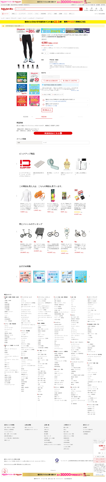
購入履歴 (46, 433)
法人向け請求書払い (48, 442)
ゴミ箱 (89, 396)
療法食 (72, 384)
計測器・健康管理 (58, 393)
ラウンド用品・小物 (92, 310)
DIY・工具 (73, 389)
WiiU (55, 341)
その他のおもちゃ (75, 339)
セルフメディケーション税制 (10, 464)
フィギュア (73, 324)
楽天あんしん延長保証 (9, 429)
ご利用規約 (85, 433)
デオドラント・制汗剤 (59, 380)
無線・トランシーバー (26, 322)
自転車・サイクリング (92, 299)
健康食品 (56, 394)
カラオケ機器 (40, 345)
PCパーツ (23, 353)
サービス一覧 (44, 478)
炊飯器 (6, 350)
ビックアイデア (22, 13)
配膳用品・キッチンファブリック (61, 312)
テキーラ (73, 312)
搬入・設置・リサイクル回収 (10, 433)
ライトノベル (40, 386)
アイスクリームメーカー (10, 384)
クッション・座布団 (92, 374)
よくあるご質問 (81, 4)
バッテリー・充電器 (42, 309)
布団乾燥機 (7, 308)
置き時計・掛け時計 (92, 390)
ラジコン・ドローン (75, 326)
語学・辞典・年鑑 (41, 378)
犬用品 (72, 365)
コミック (40, 352)
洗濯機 (60, 13)
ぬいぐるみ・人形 (75, 317)
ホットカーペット (8, 329)
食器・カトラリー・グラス (60, 302)
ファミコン (56, 346)
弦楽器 (39, 342)
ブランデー (73, 310)
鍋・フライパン (57, 299)
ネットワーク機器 (25, 345)
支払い (65, 429)
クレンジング (57, 375)
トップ (2, 18)
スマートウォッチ (91, 351)
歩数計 (22, 385)
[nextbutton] (89, 163)
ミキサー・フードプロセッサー (11, 370)
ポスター (40, 391)
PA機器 (39, 327)
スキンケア (56, 371)
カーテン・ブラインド (92, 387)
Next (91, 30)
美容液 (55, 377)
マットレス (90, 367)
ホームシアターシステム (26, 313)
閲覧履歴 (46, 431)
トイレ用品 (90, 337)
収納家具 (89, 385)
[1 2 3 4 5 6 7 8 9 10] (46, 53)
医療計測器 (56, 364)
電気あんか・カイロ (9, 335)
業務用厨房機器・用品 (59, 314)
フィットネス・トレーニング (94, 314)
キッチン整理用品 (58, 308)
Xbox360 (56, 333)
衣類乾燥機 (7, 306)
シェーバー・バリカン (26, 363)
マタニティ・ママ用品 (75, 347)
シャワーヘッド (24, 376)
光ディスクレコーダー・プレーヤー (28, 307)
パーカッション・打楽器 (43, 338)
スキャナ (23, 342)
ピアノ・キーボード (42, 325)
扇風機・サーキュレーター (10, 338)
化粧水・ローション (58, 373)
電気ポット (7, 364)
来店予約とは (73, 90)
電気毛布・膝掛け (8, 333)
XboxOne (56, 331)
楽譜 (39, 361)
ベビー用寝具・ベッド (75, 351)
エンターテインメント (42, 356)
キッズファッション (75, 344)
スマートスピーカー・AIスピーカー (28, 325)
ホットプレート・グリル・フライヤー (12, 360)
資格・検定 (40, 387)
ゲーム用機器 (24, 351)
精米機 (6, 352)
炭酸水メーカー (8, 375)
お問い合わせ (66, 448)
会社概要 (98, 4)
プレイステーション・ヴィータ (61, 335)
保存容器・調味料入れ (59, 304)
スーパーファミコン (58, 348)
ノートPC (23, 334)
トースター (7, 354)
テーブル (89, 376)
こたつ (6, 331)
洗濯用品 (89, 331)
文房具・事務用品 (91, 326)
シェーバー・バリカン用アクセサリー (28, 366)
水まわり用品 (57, 319)
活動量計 (23, 383)
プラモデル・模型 (75, 322)
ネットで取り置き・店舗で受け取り (11, 438)
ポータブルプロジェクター (26, 327)
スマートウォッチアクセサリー (44, 315)
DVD (39, 400)
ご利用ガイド (74, 4)
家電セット (14, 13)
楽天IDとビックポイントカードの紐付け (52, 444)
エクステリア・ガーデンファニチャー (78, 401)
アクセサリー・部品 (25, 321)
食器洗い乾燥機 (8, 377)
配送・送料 (66, 427)
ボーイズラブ (40, 376)
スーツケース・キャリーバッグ (94, 356)
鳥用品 (72, 373)
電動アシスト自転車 (92, 301)
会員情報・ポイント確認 (49, 438)
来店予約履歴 (47, 440)
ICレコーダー (24, 315)
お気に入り (46, 429)
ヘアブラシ (23, 361)
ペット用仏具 (74, 380)
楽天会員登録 (102, 13)
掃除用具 (89, 330)
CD (38, 398)
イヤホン (37, 13)
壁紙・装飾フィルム (92, 392)
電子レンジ (71, 13)
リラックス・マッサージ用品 (60, 400)
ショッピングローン (8, 431)
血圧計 (22, 389)
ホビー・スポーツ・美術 (43, 360)
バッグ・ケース (91, 308)
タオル (89, 339)
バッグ (89, 358)
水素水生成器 (7, 380)
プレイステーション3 (58, 337)
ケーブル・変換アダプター (43, 308)
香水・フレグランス (58, 384)
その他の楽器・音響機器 (43, 347)
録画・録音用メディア (26, 304)
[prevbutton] (16, 163)
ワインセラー (7, 368)
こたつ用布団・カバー (92, 398)
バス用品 (89, 335)
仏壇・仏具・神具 (91, 414)
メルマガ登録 (66, 440)
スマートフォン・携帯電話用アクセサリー (45, 303)
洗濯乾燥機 (7, 304)
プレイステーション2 (58, 339)
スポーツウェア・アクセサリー (94, 319)
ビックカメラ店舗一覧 (90, 4)
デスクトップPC (24, 332)
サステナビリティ (60, 478)
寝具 (89, 365)
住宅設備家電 (7, 319)
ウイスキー (73, 299)
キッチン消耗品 (57, 306)
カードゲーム (74, 330)
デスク (89, 378)
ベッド (89, 370)
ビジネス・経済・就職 (42, 363)
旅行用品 (89, 360)
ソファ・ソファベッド (92, 372)
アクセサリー (40, 336)
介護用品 (56, 362)
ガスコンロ (7, 362)
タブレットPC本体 (42, 301)
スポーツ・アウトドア (11, 18)
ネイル (55, 378)
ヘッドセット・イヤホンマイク (44, 311)
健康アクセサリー (58, 398)
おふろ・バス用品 (75, 349)
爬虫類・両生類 (74, 377)
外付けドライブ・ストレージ (27, 347)
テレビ (65, 13)
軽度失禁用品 (57, 366)
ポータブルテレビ (25, 317)
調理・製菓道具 (57, 301)
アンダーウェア (39, 18)
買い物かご (46, 427)
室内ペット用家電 (75, 382)
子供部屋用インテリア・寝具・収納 (95, 382)
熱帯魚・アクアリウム (75, 369)
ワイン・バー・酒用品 (59, 317)
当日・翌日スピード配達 (9, 427)
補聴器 (22, 380)
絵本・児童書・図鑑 (42, 354)
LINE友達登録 (66, 442)
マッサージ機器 (24, 378)
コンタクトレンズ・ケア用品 (60, 360)
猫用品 (72, 364)
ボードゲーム (74, 331)
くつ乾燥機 (7, 309)
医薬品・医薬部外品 (58, 353)
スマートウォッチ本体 (42, 313)
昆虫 (72, 378)
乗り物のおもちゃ (75, 320)
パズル (72, 328)
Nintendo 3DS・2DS (58, 330)
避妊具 (55, 359)
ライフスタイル (41, 367)
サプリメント (57, 389)
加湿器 (6, 340)
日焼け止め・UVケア (58, 382)
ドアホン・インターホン (76, 391)
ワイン (72, 301)
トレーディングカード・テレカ (77, 333)
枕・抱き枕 (90, 368)
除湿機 (6, 342)
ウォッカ (73, 308)
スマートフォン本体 (42, 299)
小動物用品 (73, 371)
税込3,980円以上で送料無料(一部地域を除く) (20, 4)
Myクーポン (46, 436)
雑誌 (39, 369)
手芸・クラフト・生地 (92, 333)
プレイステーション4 (58, 328)
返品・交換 (66, 431)
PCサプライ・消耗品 (25, 344)
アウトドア (90, 317)
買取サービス (7, 440)
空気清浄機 (43, 13)
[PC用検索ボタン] (81, 9)
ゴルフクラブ (90, 304)
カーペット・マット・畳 (93, 388)
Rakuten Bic (7, 9)
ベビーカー (73, 355)
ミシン (6, 315)
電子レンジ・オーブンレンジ (11, 348)
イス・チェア (90, 380)
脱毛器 (22, 368)
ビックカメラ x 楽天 (5, 4)
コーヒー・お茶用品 (58, 315)
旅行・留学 (40, 358)
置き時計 (89, 349)
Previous (15, 30)
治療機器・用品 (57, 355)
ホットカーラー (24, 370)
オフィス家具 (90, 400)
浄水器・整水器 (8, 379)
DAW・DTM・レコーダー (43, 329)
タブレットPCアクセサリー (43, 306)
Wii (55, 343)
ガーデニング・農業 (75, 398)
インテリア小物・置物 (92, 401)
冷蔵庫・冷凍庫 (8, 300)
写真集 (39, 389)
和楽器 (39, 344)
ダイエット (56, 391)
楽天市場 (103, 4)
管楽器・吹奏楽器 (41, 331)
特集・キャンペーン (29, 427)
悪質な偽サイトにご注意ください (24, 464)
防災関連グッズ (74, 394)
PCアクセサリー (24, 336)
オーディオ (23, 301)
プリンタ (23, 340)
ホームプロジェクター (26, 309)
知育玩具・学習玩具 (75, 318)
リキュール (73, 306)
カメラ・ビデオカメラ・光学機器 (28, 302)
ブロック (73, 337)
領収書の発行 (66, 438)
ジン (72, 302)
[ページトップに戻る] (104, 291)
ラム (72, 304)
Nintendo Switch (57, 324)
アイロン (6, 313)
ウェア (24, 18)
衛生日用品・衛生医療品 (59, 357)
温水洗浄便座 (24, 381)
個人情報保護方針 (87, 431)
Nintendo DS (57, 344)
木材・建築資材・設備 (75, 396)
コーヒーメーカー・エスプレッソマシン (12, 357)
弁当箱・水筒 (57, 310)
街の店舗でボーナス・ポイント (31, 429)
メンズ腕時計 (90, 344)
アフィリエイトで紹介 (68, 444)
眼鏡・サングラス (91, 321)
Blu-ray (39, 396)
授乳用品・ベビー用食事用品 (77, 353)
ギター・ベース (41, 334)
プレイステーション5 (58, 326)
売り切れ (50, 76)
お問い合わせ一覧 (51, 478)
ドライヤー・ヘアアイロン (26, 360)
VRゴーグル (40, 320)
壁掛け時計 (90, 347)
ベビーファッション (75, 346)
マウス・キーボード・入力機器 (27, 349)
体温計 (22, 391)
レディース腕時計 (91, 346)
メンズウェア (31, 18)
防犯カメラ (73, 393)
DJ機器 (39, 340)
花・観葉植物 (74, 403)
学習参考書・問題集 (42, 373)
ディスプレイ (24, 338)
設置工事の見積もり (8, 436)
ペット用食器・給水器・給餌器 (77, 375)
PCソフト (23, 355)
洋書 (39, 384)
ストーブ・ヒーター (9, 327)
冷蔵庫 (55, 13)
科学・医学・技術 (41, 380)
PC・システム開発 (42, 382)
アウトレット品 (91, 406)
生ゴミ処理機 (7, 382)
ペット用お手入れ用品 (75, 367)
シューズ (89, 306)
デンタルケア (24, 372)
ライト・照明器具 (8, 321)
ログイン (96, 13)
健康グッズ (56, 396)
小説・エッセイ (41, 374)
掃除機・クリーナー (9, 311)
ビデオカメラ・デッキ (26, 311)
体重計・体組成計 (25, 387)
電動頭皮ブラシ (24, 374)
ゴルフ (19, 18)
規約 (78, 90)
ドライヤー (30, 13)
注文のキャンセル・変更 (69, 433)
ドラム (39, 332)
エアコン (50, 13)
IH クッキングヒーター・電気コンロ (12, 373)
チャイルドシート (75, 357)
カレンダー (40, 365)
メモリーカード (24, 319)
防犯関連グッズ (91, 408)
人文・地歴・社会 (41, 371)
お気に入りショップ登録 (69, 436)
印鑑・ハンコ (90, 328)
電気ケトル (7, 366)
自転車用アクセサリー (92, 302)
